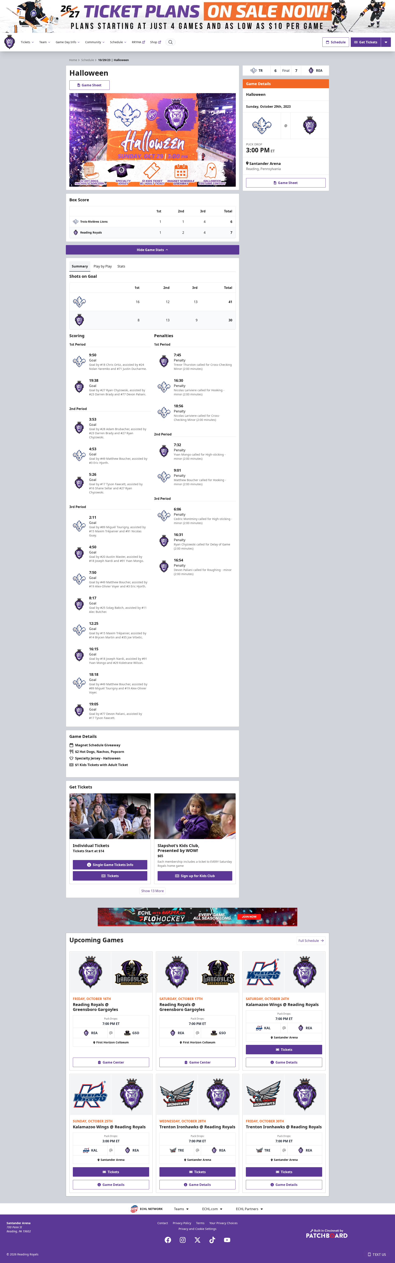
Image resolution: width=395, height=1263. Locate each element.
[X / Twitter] (197, 1240)
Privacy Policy (182, 1223)
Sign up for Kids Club (198, 876)
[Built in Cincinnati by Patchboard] (326, 1233)
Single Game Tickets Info (113, 864)
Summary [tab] (80, 266)
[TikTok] (212, 1240)
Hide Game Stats (150, 250)
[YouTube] (227, 1240)
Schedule (116, 42)
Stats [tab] (121, 266)
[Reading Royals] (9, 42)
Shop (153, 42)
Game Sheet (91, 85)
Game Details (286, 1062)
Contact (162, 1223)
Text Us (379, 1254)
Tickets (25, 42)
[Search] (170, 42)
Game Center (113, 1062)
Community (93, 42)
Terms (200, 1223)
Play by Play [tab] (103, 266)
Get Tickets (368, 42)
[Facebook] (168, 1240)
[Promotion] (197, 16)
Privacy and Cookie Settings (197, 1229)
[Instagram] (182, 1240)
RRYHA (136, 42)
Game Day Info (66, 42)
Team (43, 42)
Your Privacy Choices (223, 1223)
